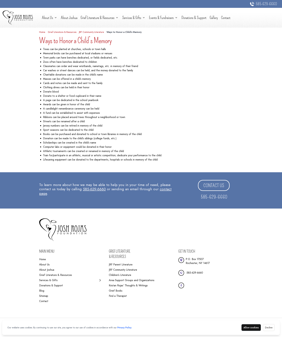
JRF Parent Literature (121, 264)
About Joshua (69, 17)
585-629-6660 (266, 4)
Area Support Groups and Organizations (131, 280)
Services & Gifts (131, 17)
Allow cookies (251, 327)
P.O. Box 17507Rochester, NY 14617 (198, 261)
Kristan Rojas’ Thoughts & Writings (128, 285)
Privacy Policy (124, 327)
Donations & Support (193, 17)
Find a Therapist (118, 296)
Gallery (214, 17)
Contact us (213, 185)
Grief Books (115, 291)
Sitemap (43, 296)
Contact (225, 17)
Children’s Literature (120, 275)
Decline (269, 327)
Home (42, 32)
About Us (47, 17)
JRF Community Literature (91, 32)
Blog (41, 291)
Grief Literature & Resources (97, 17)
